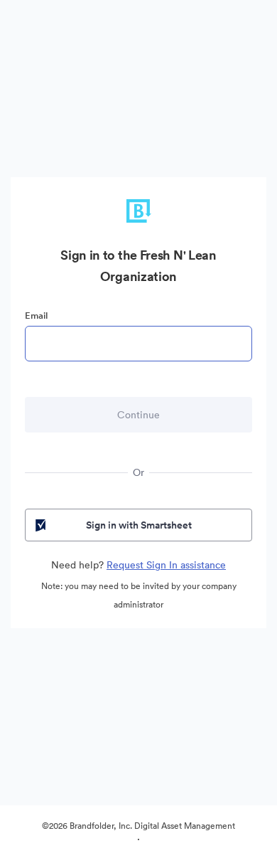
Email (36, 315)
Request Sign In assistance (166, 564)
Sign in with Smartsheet (139, 525)
